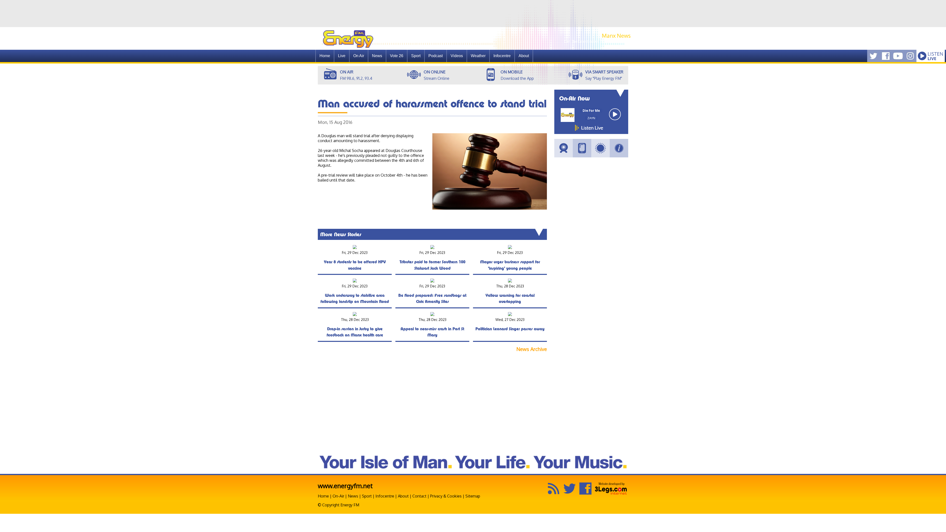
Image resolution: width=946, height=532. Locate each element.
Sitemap (472, 496)
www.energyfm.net (345, 486)
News (377, 56)
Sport (416, 56)
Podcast (435, 56)
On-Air (338, 496)
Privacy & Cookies (446, 496)
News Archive (531, 349)
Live (341, 56)
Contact (419, 496)
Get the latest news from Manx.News (597, 41)
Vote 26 (396, 56)
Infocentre (384, 496)
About (403, 496)
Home (325, 56)
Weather (478, 56)
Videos (457, 56)
